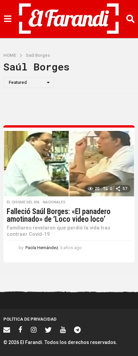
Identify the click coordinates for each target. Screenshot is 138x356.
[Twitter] (48, 329)
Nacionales (54, 202)
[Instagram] (34, 329)
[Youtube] (63, 329)
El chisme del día (23, 202)
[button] (7, 19)
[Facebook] (20, 329)
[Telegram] (77, 329)
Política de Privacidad (30, 319)
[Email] (6, 329)
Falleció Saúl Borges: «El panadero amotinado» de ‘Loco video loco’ (59, 215)
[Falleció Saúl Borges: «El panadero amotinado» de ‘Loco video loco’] (69, 163)
